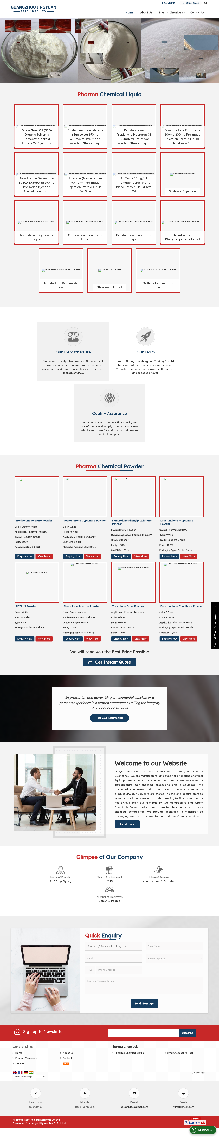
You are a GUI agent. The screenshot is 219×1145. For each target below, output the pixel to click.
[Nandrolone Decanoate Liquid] (61, 270)
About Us (146, 12)
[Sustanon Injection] (182, 174)
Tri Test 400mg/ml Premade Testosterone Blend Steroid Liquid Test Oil (134, 184)
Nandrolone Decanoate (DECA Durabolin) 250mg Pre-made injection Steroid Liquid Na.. (36, 184)
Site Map (20, 1063)
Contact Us (197, 12)
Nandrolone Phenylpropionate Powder (132, 522)
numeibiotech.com (183, 1106)
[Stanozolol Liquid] (109, 270)
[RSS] (66, 1063)
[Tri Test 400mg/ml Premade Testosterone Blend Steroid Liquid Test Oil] (134, 174)
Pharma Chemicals (171, 12)
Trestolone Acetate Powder (82, 606)
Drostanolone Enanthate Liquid (134, 237)
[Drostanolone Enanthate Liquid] (134, 222)
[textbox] (113, 946)
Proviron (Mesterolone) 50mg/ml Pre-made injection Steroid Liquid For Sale (85, 184)
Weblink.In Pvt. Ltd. (55, 1123)
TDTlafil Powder (26, 606)
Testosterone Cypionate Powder (85, 520)
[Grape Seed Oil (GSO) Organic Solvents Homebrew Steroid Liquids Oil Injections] (36, 126)
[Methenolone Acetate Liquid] (158, 270)
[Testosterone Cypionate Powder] (85, 497)
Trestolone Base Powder (128, 606)
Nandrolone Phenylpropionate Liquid (182, 237)
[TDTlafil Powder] (37, 582)
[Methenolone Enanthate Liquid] (85, 222)
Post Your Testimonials (109, 717)
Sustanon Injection (182, 191)
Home (129, 12)
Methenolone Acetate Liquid (158, 285)
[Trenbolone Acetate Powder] (37, 497)
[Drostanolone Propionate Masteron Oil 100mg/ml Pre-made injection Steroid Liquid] (134, 126)
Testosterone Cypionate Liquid (37, 237)
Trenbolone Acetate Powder (34, 520)
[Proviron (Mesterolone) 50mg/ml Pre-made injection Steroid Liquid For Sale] (85, 174)
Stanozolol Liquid (109, 287)
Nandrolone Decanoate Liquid (61, 285)
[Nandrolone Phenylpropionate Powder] (133, 497)
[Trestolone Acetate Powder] (85, 582)
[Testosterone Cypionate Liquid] (36, 222)
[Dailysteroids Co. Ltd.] (33, 9)
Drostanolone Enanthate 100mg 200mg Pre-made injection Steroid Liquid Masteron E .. (182, 136)
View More (44, 556)
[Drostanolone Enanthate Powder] (182, 582)
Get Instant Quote (112, 662)
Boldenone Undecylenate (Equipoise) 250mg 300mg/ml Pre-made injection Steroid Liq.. (85, 136)
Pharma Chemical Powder (178, 1052)
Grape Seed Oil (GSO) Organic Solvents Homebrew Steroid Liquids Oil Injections (37, 136)
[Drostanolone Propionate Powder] (182, 497)
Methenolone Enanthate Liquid (85, 237)
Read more (127, 824)
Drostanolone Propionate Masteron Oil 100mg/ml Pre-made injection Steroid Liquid (133, 136)
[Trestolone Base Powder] (133, 582)
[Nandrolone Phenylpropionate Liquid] (182, 222)
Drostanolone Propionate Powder (176, 522)
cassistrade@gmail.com (134, 1106)
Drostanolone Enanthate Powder (181, 606)
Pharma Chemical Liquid (130, 1052)
